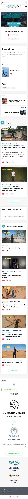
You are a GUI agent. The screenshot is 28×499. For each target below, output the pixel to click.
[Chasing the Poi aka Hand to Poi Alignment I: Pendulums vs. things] (14, 292)
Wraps (13, 87)
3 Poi (3, 271)
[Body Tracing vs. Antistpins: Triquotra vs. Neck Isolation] (14, 321)
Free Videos (5, 144)
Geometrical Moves (15, 184)
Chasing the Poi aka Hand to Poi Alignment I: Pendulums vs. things (13, 307)
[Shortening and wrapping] (14, 236)
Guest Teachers (14, 144)
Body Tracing (5, 330)
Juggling (4, 273)
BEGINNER (5, 245)
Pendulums (16, 145)
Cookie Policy (11, 491)
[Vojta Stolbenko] (5, 72)
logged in (11, 216)
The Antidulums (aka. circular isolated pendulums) (12, 189)
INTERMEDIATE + (18, 29)
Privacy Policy (4, 491)
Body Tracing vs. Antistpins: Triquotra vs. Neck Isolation (12, 335)
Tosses (22, 145)
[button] (14, 384)
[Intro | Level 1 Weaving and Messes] (14, 262)
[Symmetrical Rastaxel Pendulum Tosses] (14, 133)
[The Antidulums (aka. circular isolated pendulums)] (14, 174)
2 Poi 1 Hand (8, 29)
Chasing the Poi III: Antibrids (12, 362)
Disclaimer (23, 490)
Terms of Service (16, 490)
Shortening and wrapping (11, 248)
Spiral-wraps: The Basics (11, 112)
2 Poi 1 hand (6, 87)
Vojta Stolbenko (14, 70)
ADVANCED (9, 271)
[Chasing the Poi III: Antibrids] (14, 351)
